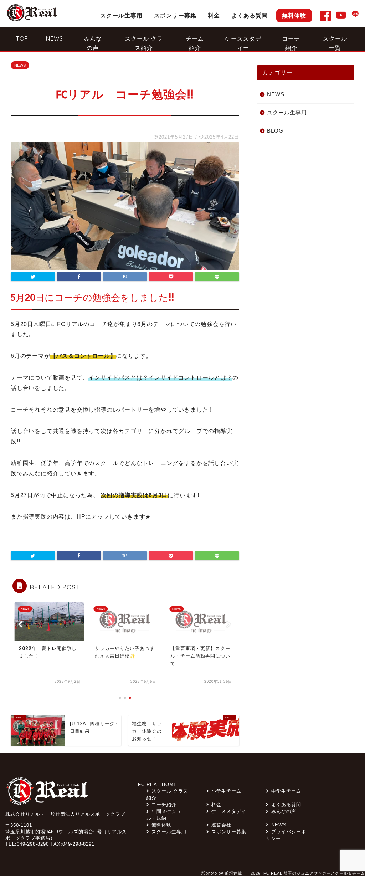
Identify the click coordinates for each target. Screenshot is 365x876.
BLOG (275, 131)
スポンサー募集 (175, 15)
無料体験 (294, 15)
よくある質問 (249, 15)
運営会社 (221, 825)
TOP (22, 38)
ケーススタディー (243, 42)
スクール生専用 (121, 15)
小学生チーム (226, 791)
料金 (214, 15)
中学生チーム (286, 791)
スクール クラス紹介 (144, 42)
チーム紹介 (195, 42)
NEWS (54, 38)
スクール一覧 (335, 42)
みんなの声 (93, 42)
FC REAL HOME (157, 784)
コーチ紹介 (291, 42)
